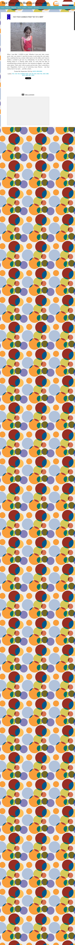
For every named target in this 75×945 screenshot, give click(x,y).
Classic (2, 7)
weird (27, 75)
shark (44, 73)
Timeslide (36, 7)
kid (32, 73)
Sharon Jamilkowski (37, 71)
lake (35, 73)
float (30, 73)
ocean (38, 73)
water (23, 75)
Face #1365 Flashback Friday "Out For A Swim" (28, 17)
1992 (13, 73)
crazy (16, 73)
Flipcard (8, 7)
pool (41, 73)
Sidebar (24, 7)
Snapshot (30, 7)
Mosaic (19, 7)
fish (19, 73)
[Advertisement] (59, 43)
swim (47, 73)
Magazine (13, 7)
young (32, 75)
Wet (30, 75)
